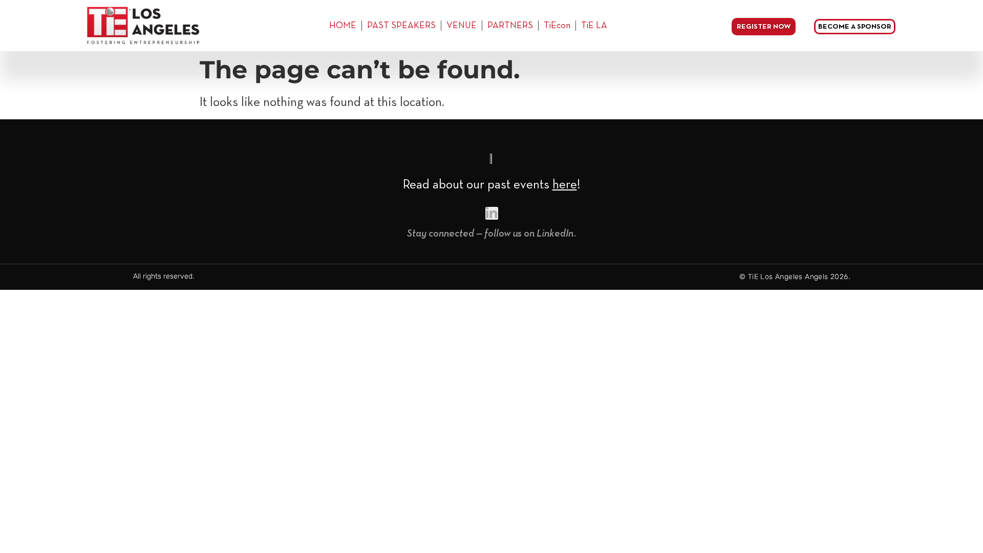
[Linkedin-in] (491, 213)
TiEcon (557, 25)
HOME (342, 25)
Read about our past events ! (492, 185)
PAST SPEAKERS (401, 25)
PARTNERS (510, 25)
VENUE (461, 25)
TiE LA (594, 25)
